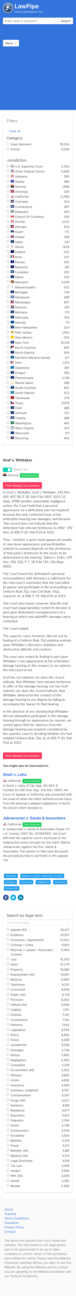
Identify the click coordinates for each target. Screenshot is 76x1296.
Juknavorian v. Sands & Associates (34, 818)
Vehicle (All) (12, 888)
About (8, 1209)
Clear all (14, 131)
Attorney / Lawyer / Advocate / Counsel (42, 875)
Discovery (26, 882)
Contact (10, 1231)
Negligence (43, 882)
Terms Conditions (16, 1218)
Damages (10, 882)
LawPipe (27, 6)
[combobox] (38, 21)
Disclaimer (11, 1223)
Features (10, 1214)
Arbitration (11, 875)
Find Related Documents (22, 485)
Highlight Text (20, 469)
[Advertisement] (38, 78)
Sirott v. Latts (15, 774)
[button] (6, 897)
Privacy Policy (14, 1227)
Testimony (60, 882)
